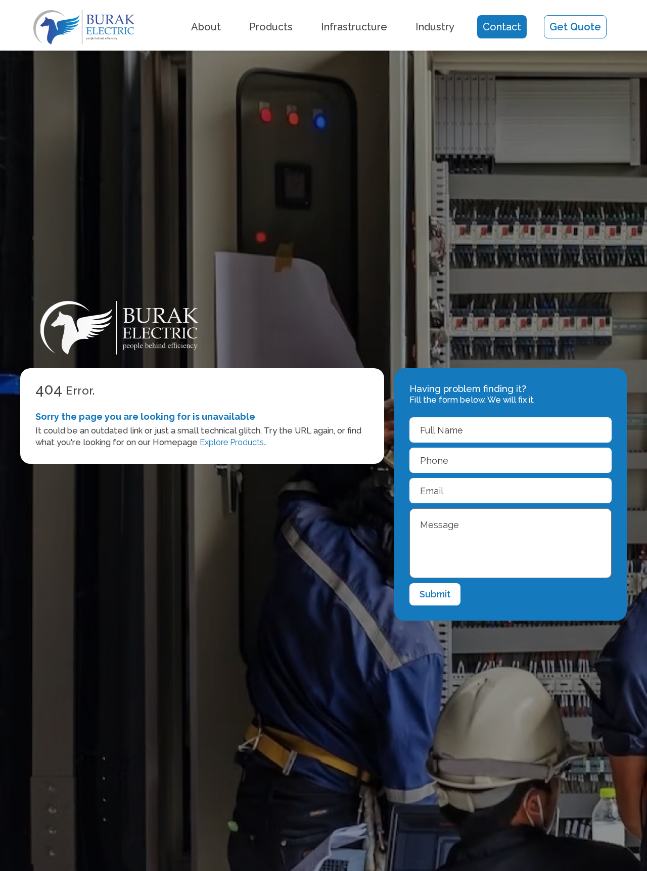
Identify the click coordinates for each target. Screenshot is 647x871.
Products (271, 27)
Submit (435, 594)
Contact (502, 27)
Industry (434, 27)
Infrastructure (354, 27)
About (206, 27)
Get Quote (575, 27)
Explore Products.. (233, 442)
